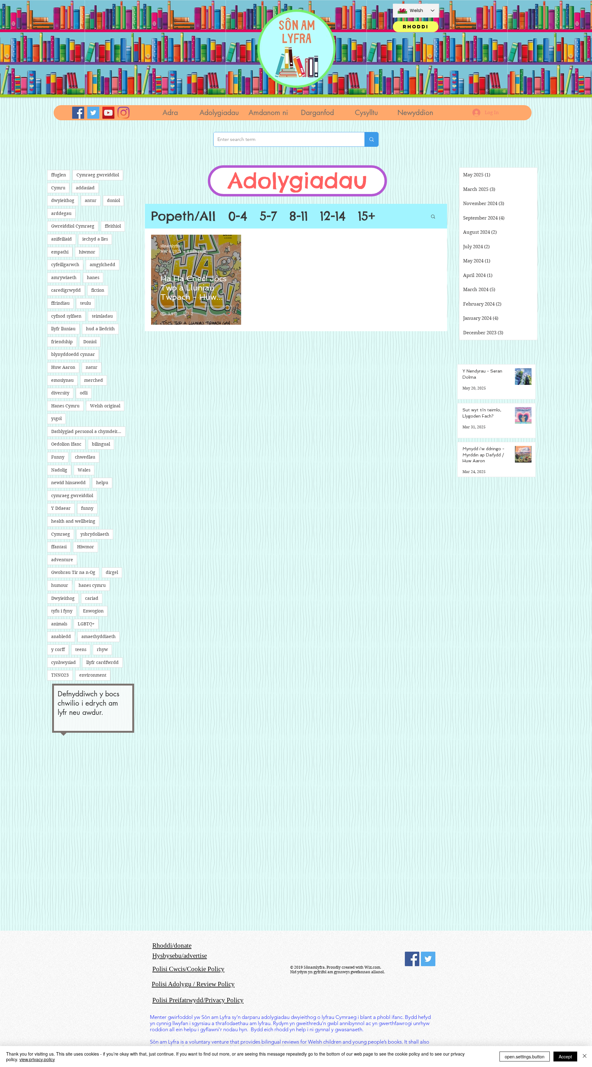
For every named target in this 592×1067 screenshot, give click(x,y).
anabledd (61, 636)
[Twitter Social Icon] (428, 959)
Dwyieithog (63, 598)
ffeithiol (113, 226)
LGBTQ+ (86, 624)
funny (87, 508)
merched (93, 380)
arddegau (61, 213)
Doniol (90, 341)
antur (91, 200)
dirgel (112, 572)
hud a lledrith (100, 329)
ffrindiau (60, 303)
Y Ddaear (61, 508)
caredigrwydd (66, 290)
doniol (113, 200)
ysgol (56, 418)
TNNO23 (60, 675)
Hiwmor (85, 547)
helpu (102, 482)
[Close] (584, 1056)
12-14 (333, 216)
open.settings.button (525, 1056)
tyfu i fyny (61, 611)
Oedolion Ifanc (66, 444)
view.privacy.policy (37, 1059)
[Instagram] (123, 113)
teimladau (102, 316)
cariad (91, 598)
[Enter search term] (371, 139)
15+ (366, 216)
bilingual (101, 444)
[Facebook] (78, 113)
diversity (60, 393)
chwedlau (85, 457)
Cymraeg (60, 534)
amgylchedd (102, 264)
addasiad (85, 188)
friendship (62, 341)
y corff (58, 649)
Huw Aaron (63, 367)
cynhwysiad (63, 662)
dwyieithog (62, 200)
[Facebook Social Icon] (412, 959)
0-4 (237, 216)
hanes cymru (92, 585)
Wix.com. (372, 967)
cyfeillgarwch (65, 264)
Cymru (58, 188)
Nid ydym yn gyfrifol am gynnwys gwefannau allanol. (337, 972)
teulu (85, 303)
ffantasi (59, 547)
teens (80, 649)
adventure (62, 559)
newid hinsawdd (68, 482)
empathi (59, 252)
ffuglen (58, 175)
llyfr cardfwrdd (102, 662)
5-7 (268, 216)
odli (84, 393)
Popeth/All (183, 216)
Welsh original (105, 406)
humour (59, 585)
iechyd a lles (95, 239)
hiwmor (87, 252)
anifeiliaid (61, 239)
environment (92, 675)
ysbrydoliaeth (94, 534)
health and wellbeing (73, 521)
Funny (57, 457)
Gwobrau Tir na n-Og (73, 572)
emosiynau (62, 380)
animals (59, 624)
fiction (97, 290)
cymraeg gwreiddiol (72, 495)
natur (91, 367)
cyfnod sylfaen (66, 316)
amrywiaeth (63, 277)
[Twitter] (93, 113)
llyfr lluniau (63, 329)
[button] (219, 112)
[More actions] (231, 248)
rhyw (102, 649)
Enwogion (93, 611)
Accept (565, 1056)
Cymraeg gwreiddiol (97, 175)
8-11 (298, 216)
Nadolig (59, 470)
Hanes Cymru (65, 406)
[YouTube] (108, 113)
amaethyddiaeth (98, 636)
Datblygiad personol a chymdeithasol (88, 431)
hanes (93, 277)
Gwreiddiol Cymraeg (72, 226)
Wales (84, 470)
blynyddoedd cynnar (73, 354)
